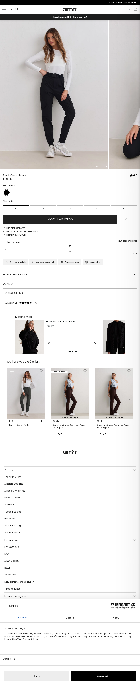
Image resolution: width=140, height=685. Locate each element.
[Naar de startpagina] (70, 9)
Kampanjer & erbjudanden (19, 581)
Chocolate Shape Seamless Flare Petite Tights (113, 426)
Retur (7, 567)
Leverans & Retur (69, 293)
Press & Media (12, 497)
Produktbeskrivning (69, 274)
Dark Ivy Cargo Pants (19, 425)
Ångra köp (10, 574)
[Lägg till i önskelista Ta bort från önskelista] (127, 219)
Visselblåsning (12, 525)
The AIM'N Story (12, 476)
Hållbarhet (10, 518)
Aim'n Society (11, 560)
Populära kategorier (15, 596)
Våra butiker (11, 504)
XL (124, 208)
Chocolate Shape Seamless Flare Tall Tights (69, 426)
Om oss (8, 470)
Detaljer (69, 283)
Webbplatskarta (13, 532)
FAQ (6, 553)
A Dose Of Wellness (14, 490)
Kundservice (11, 540)
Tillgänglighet (12, 588)
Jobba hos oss (12, 511)
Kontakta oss (11, 546)
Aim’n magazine (13, 483)
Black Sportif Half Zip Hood (60, 321)
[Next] (121, 337)
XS (16, 208)
